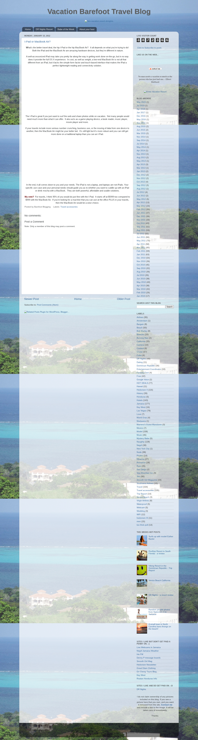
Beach (139, 328)
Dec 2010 (141, 258)
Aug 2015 (141, 126)
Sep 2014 (141, 140)
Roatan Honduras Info (147, 679)
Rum (139, 466)
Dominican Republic (146, 366)
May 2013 (141, 161)
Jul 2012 (141, 192)
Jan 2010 (141, 296)
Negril (139, 445)
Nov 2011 (141, 220)
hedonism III (142, 518)
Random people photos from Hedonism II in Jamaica (159, 612)
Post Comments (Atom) (47, 305)
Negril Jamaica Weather (148, 651)
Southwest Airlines (145, 483)
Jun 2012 (141, 196)
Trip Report (142, 494)
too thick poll (142, 525)
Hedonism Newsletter (146, 665)
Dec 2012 (141, 175)
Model (139, 431)
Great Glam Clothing (146, 668)
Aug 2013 (141, 157)
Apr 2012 (141, 202)
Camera (140, 345)
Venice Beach (143, 497)
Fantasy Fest (143, 373)
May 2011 (141, 241)
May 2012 (141, 199)
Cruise (140, 352)
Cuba (139, 355)
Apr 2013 (141, 164)
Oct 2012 (141, 182)
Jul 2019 (141, 106)
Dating (140, 362)
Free (139, 376)
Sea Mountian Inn (145, 473)
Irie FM (140, 654)
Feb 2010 (141, 292)
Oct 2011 (141, 223)
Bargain (140, 324)
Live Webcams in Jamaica (149, 647)
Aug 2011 (141, 230)
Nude (139, 452)
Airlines (140, 317)
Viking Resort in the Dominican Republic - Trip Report (160, 568)
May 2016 (141, 119)
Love (139, 414)
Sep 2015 (141, 123)
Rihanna (140, 459)
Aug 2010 (141, 272)
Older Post (123, 298)
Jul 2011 (140, 234)
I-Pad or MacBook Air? (37, 41)
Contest (140, 348)
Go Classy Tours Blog (147, 672)
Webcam (141, 507)
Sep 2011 (141, 227)
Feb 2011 (141, 251)
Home (28, 29)
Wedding (141, 511)
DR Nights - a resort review (161, 595)
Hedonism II (142, 390)
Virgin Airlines (143, 501)
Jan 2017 (141, 112)
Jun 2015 (141, 130)
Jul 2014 (141, 144)
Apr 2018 (141, 109)
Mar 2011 (141, 248)
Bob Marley (142, 331)
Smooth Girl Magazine (147, 480)
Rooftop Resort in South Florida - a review (160, 552)
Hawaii (140, 386)
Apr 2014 (141, 151)
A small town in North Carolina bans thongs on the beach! (160, 626)
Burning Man (142, 338)
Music (139, 435)
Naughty (140, 442)
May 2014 (141, 147)
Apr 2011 (141, 244)
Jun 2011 (141, 237)
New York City (143, 449)
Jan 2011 (141, 254)
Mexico (140, 428)
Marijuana (141, 421)
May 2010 (141, 282)
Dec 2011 (141, 216)
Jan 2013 (141, 171)
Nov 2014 (141, 137)
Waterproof (142, 504)
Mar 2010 (141, 289)
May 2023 (141, 102)
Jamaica (140, 404)
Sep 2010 (141, 268)
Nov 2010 (141, 261)
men (139, 521)
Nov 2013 (141, 154)
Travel (139, 487)
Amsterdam (142, 321)
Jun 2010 (141, 279)
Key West (141, 407)
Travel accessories (69, 207)
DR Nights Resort (44, 29)
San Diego (141, 469)
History (140, 393)
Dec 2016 (141, 116)
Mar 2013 (141, 168)
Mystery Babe (143, 438)
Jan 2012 (141, 213)
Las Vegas (141, 411)
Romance (141, 463)
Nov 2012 (141, 178)
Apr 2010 (141, 286)
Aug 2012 (141, 189)
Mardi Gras (142, 418)
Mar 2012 (141, 206)
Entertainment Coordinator (149, 369)
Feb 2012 (141, 209)
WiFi (139, 514)
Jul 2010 (141, 275)
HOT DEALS (142, 383)
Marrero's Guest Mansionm (149, 424)
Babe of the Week (66, 29)
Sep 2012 (141, 185)
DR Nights (141, 359)
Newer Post (31, 298)
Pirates (140, 456)
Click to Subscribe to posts (149, 48)
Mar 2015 (141, 133)
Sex (138, 476)
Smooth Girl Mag (144, 661)
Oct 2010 (141, 265)
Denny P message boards (148, 658)
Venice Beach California (159, 580)
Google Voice (143, 380)
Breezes (140, 334)
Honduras (141, 397)
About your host (86, 29)
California (141, 341)
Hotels (139, 400)
